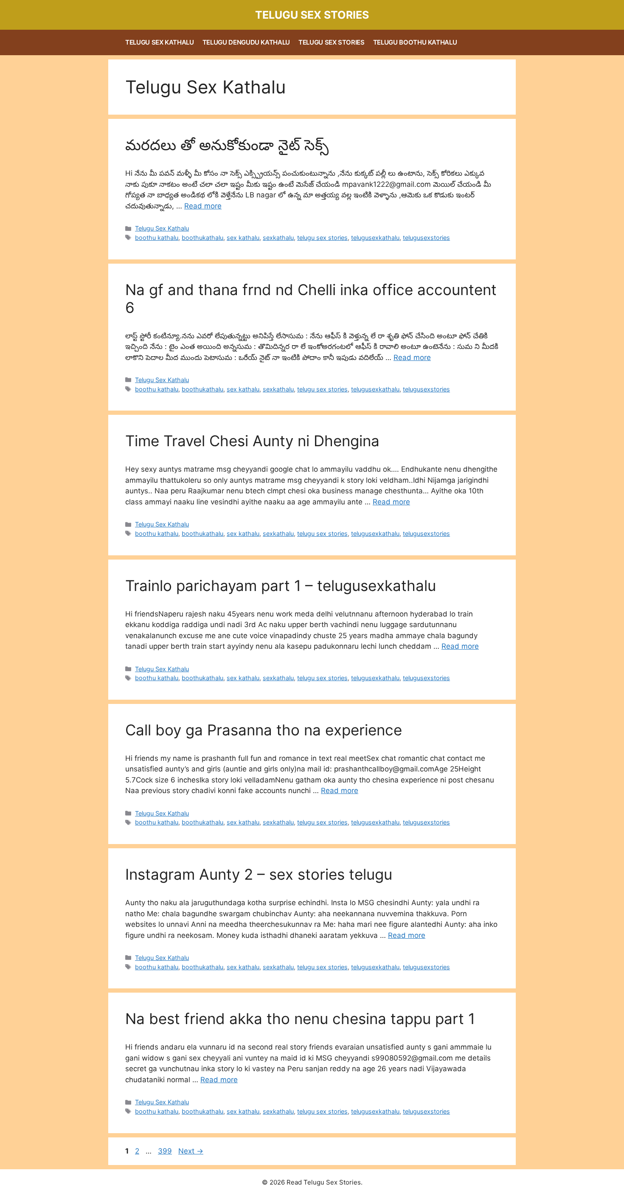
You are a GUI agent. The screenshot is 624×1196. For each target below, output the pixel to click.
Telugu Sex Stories (312, 14)
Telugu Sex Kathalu (159, 42)
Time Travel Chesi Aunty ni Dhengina (252, 441)
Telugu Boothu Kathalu (415, 42)
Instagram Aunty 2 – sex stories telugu (258, 874)
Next (190, 1151)
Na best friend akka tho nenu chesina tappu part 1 (300, 1018)
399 (165, 1151)
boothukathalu (202, 237)
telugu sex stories (322, 237)
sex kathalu (243, 237)
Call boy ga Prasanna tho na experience (263, 730)
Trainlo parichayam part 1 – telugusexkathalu (280, 585)
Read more (203, 206)
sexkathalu (278, 237)
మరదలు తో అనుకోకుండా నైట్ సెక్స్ (227, 145)
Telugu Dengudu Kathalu (246, 42)
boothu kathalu (156, 237)
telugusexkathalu (375, 237)
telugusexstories (426, 237)
